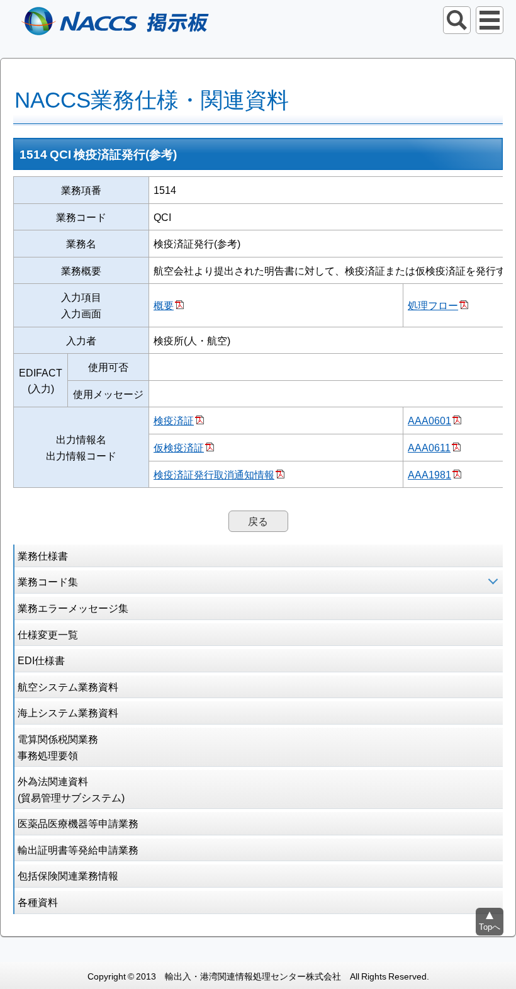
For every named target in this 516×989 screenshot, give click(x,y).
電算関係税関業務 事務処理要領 (58, 746)
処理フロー (433, 304)
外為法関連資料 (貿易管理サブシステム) (71, 789)
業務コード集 (48, 581)
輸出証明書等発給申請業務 (78, 849)
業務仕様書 (43, 555)
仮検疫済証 (179, 447)
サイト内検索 (457, 20)
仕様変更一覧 (48, 633)
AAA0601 (429, 419)
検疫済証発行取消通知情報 (214, 474)
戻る (258, 520)
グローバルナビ (489, 20)
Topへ (489, 926)
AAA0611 (429, 447)
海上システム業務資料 (68, 712)
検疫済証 (174, 419)
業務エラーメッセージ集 (73, 607)
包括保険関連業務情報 (68, 875)
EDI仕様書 (41, 659)
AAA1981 (429, 474)
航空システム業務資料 (68, 686)
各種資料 (38, 901)
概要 (164, 304)
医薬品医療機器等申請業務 (78, 822)
